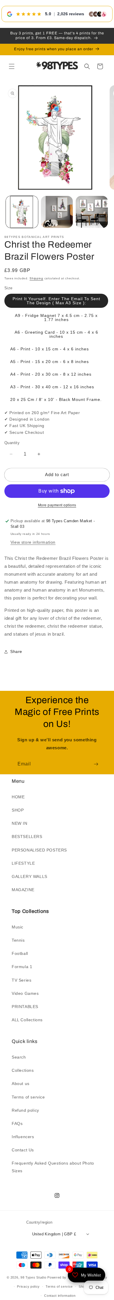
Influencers (23, 1136)
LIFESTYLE (23, 863)
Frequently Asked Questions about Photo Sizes (53, 1167)
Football (20, 953)
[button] (11, 66)
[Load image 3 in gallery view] (92, 212)
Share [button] (16, 651)
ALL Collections (27, 1019)
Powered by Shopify (63, 1277)
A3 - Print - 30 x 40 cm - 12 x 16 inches (52, 386)
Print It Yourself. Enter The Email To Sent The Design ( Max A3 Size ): (56, 300)
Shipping (36, 278)
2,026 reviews (70, 13)
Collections (23, 1070)
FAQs (17, 1123)
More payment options (57, 505)
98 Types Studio (33, 1277)
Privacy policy (28, 1286)
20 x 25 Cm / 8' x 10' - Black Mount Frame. (56, 399)
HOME (18, 797)
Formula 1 (22, 966)
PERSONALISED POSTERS (39, 850)
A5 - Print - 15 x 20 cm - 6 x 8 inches (49, 361)
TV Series (21, 980)
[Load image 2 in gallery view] (57, 212)
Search (19, 1057)
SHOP (18, 810)
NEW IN (19, 823)
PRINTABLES (25, 1006)
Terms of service (28, 1097)
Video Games (25, 993)
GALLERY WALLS (29, 876)
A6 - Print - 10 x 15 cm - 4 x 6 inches (49, 349)
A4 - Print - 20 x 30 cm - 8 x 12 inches (50, 374)
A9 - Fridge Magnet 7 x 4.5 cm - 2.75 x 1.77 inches (56, 317)
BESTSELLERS (27, 836)
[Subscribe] (95, 764)
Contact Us (23, 1150)
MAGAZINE (23, 889)
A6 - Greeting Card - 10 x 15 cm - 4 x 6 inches (56, 334)
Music (17, 927)
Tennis (18, 940)
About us (21, 1083)
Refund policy (25, 1110)
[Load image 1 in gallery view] (22, 212)
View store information (33, 542)
